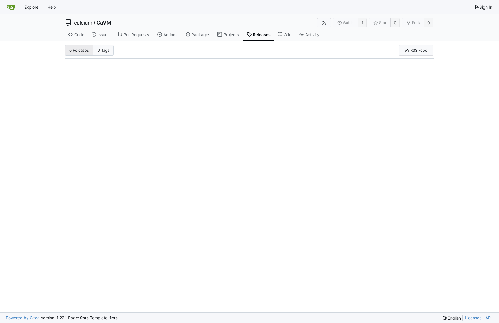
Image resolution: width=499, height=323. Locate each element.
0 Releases (79, 50)
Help (51, 7)
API (488, 317)
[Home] (11, 7)
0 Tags (103, 50)
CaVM (103, 23)
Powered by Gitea (23, 317)
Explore (31, 7)
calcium (83, 23)
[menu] (452, 317)
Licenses (473, 317)
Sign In (485, 7)
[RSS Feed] (324, 22)
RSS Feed (418, 50)
